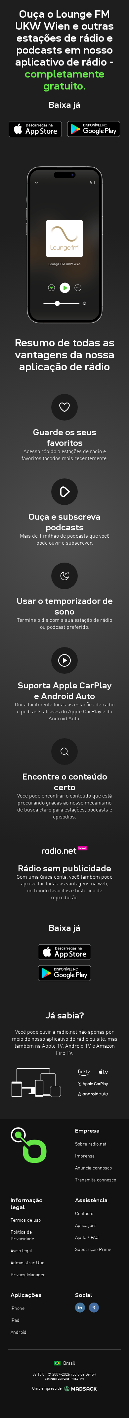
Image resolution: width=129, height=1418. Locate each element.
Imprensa (85, 1156)
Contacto (84, 1213)
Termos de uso (26, 1220)
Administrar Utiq (28, 1263)
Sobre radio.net (91, 1144)
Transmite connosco (95, 1180)
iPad (15, 1320)
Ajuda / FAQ (87, 1237)
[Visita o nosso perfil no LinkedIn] (80, 1307)
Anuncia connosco (93, 1168)
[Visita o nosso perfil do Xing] (94, 1307)
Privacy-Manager (28, 1275)
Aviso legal (21, 1251)
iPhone (17, 1308)
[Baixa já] (35, 129)
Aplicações (86, 1225)
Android (18, 1332)
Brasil (68, 1363)
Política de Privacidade (22, 1235)
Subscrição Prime (93, 1249)
